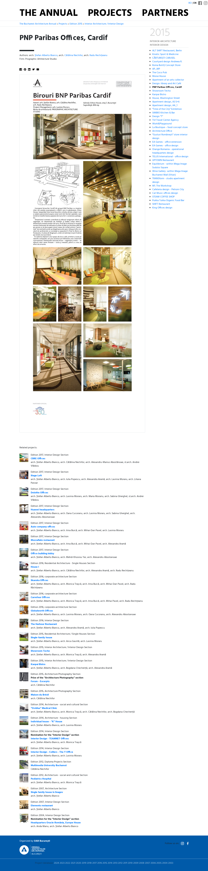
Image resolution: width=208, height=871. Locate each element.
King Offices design (162, 208)
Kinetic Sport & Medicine (165, 54)
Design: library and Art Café (166, 84)
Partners (165, 13)
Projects (110, 13)
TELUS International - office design (170, 157)
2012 (120, 863)
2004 (164, 863)
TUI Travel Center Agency (165, 120)
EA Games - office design (165, 146)
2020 (78, 863)
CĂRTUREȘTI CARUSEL (163, 58)
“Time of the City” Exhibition (167, 109)
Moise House (159, 76)
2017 (94, 863)
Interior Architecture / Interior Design (104, 24)
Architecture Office (162, 131)
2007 (147, 863)
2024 (56, 863)
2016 (99, 863)
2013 (115, 863)
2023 (62, 863)
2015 (104, 863)
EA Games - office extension (167, 142)
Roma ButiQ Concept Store (166, 65)
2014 (110, 863)
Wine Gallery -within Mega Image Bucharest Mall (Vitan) (170, 173)
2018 (89, 863)
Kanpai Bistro (159, 95)
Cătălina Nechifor (73, 55)
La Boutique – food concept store (170, 127)
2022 (67, 863)
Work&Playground (162, 124)
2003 (170, 863)
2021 (73, 863)
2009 (135, 863)
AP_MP (156, 69)
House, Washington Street (166, 98)
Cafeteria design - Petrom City (168, 189)
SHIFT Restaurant (161, 204)
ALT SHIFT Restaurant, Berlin (167, 51)
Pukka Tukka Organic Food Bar (168, 200)
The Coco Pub (159, 73)
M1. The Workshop (161, 186)
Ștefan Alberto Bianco (46, 55)
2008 (141, 863)
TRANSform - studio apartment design (168, 180)
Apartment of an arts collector (168, 80)
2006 (153, 863)
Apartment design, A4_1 (164, 105)
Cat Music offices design (165, 193)
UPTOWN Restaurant (163, 160)
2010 (130, 863)
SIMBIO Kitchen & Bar (163, 113)
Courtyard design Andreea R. (167, 62)
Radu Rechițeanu (98, 55)
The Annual (48, 13)
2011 (125, 863)
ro (190, 3)
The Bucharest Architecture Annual (37, 24)
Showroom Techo (161, 91)
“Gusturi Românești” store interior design (169, 136)
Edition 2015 (76, 24)
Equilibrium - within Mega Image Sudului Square (169, 166)
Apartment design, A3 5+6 (165, 102)
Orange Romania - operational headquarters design (168, 151)
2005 (159, 863)
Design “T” (157, 116)
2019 (84, 863)
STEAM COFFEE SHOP (163, 197)
